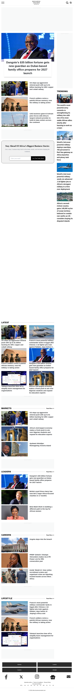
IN (37, 685)
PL (50, 685)
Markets (19, 664)
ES (34, 685)
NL (47, 685)
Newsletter (68, 676)
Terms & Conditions (38, 682)
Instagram (37, 676)
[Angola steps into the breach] (27, 545)
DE (31, 685)
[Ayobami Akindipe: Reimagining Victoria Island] (27, 449)
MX (43, 685)
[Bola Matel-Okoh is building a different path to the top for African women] (27, 512)
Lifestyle (55, 670)
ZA (53, 685)
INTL (21, 685)
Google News (53, 677)
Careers (19, 670)
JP (40, 685)
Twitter (21, 676)
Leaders (55, 664)
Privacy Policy (47, 682)
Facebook (5, 676)
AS (25, 685)
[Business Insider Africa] (37, 3)
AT (28, 685)
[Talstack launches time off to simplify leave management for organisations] (13, 381)
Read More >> (50, 408)
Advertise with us (28, 682)
